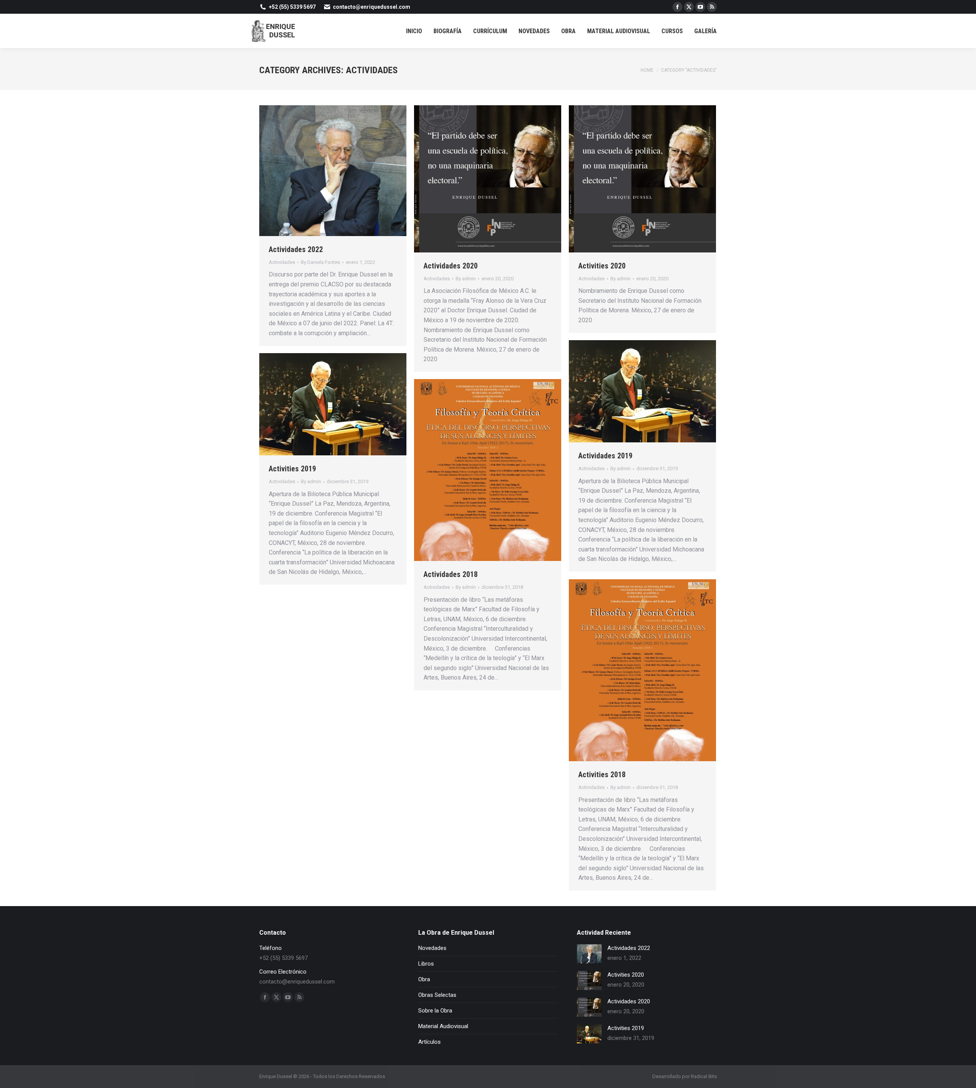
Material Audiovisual (443, 1026)
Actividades (282, 262)
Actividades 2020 (451, 265)
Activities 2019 (292, 468)
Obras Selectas (437, 995)
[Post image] (589, 953)
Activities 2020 (602, 265)
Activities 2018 (602, 774)
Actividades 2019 (605, 455)
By (320, 262)
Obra (424, 979)
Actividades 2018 (451, 574)
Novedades (432, 948)
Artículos (429, 1041)
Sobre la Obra (435, 1010)
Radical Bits (704, 1076)
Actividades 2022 (296, 249)
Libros (426, 963)
